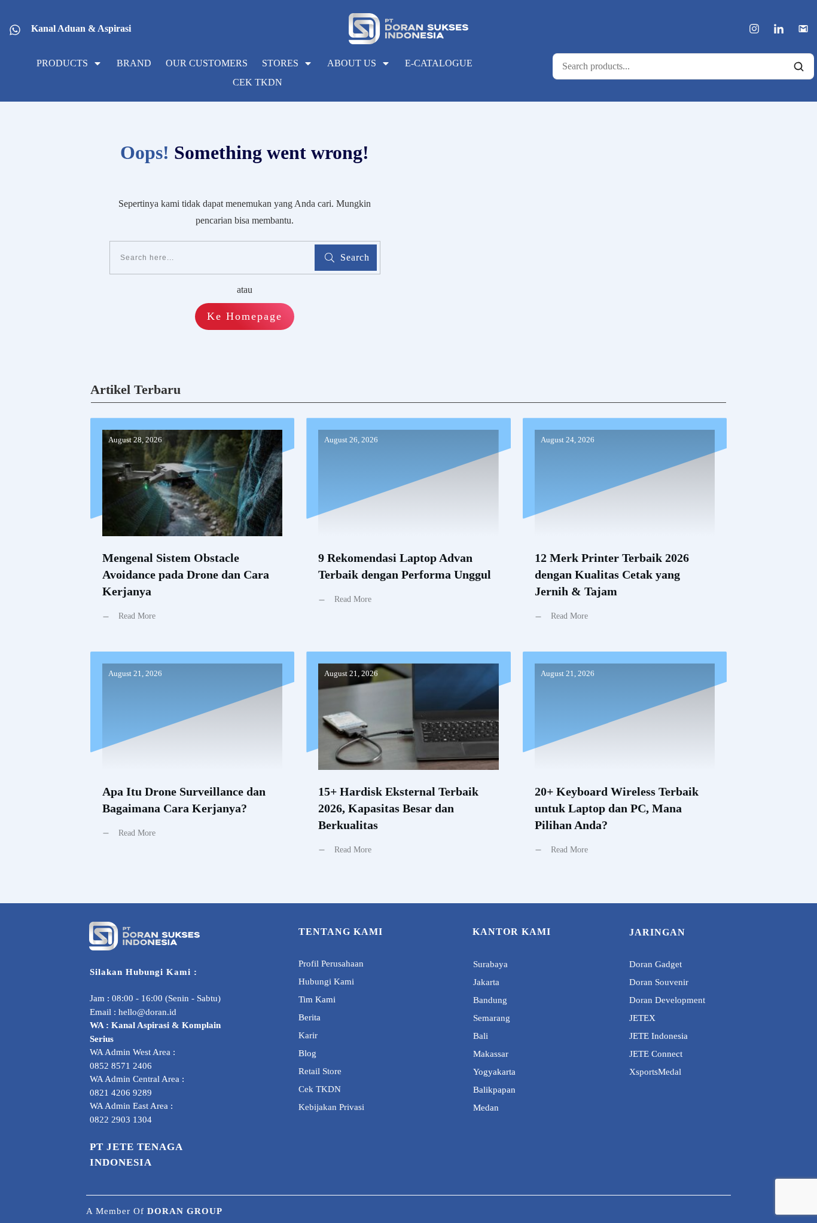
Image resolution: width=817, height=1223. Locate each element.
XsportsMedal (655, 1072)
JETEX (642, 1018)
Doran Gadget (655, 964)
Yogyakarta (494, 1072)
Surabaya (490, 964)
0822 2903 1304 (121, 1119)
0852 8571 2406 (121, 1066)
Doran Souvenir (658, 982)
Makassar (490, 1054)
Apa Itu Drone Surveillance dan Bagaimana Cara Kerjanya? (192, 762)
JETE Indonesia (658, 1036)
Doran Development (667, 1000)
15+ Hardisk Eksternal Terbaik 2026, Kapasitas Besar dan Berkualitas (408, 762)
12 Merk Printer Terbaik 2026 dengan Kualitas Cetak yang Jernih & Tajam (625, 529)
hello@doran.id (147, 1012)
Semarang (491, 1018)
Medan (486, 1107)
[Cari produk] (798, 66)
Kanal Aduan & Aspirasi (81, 28)
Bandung (490, 1000)
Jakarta (486, 982)
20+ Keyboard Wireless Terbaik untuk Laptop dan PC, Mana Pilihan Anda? (625, 762)
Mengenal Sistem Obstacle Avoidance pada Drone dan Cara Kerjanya (192, 529)
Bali (480, 1036)
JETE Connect (655, 1054)
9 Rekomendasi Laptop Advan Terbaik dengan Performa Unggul (408, 529)
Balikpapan (494, 1089)
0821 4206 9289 (121, 1092)
